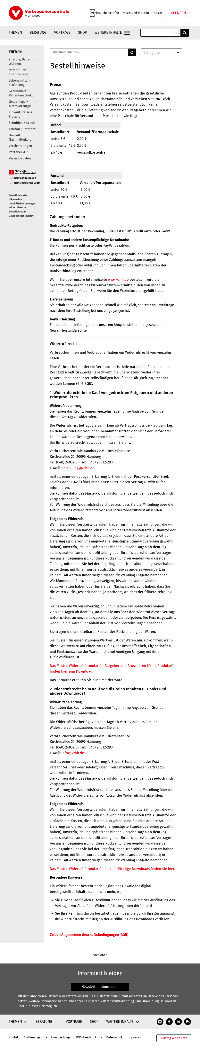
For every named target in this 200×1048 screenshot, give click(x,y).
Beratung (38, 32)
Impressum (135, 1037)
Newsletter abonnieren (100, 987)
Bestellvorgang (17, 211)
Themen (15, 32)
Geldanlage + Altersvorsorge (20, 104)
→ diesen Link (35, 1006)
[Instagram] (160, 1021)
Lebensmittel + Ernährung (20, 82)
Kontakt (14, 1037)
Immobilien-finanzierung (18, 72)
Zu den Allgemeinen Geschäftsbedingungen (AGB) (89, 935)
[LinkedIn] (178, 1021)
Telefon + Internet (22, 129)
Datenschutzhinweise (21, 215)
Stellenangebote (35, 1037)
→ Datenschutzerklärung (116, 1001)
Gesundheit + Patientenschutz (21, 93)
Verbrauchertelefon (105, 13)
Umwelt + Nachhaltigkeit (20, 137)
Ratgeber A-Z (18, 152)
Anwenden (184, 33)
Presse (157, 13)
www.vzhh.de (118, 279)
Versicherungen (20, 146)
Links (98, 1037)
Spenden (178, 13)
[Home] (39, 13)
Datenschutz (115, 1037)
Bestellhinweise (18, 195)
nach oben (100, 955)
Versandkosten (20, 158)
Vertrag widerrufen (174, 1038)
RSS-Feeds (83, 1037)
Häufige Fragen (61, 1037)
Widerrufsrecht (17, 207)
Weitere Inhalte (108, 32)
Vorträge (62, 32)
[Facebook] (169, 1021)
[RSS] (187, 1021)
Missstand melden (136, 13)
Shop (82, 32)
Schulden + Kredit (22, 123)
